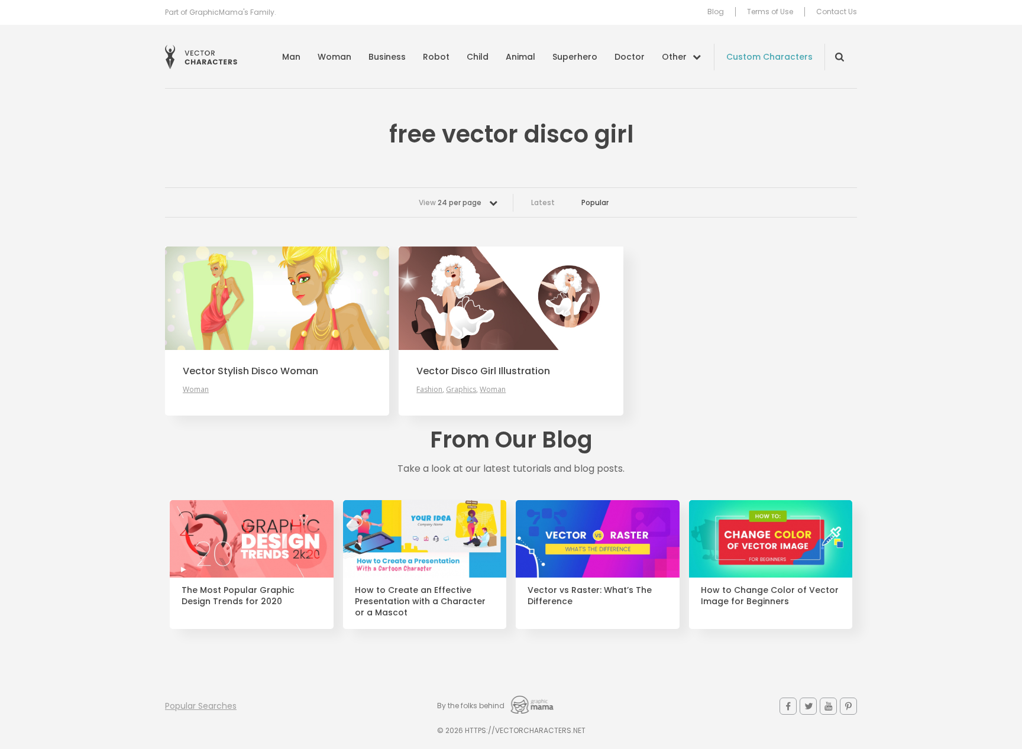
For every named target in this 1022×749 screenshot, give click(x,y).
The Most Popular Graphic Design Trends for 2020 (238, 596)
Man (291, 57)
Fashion (429, 389)
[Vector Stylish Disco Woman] (277, 298)
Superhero (574, 57)
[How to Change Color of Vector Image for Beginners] (771, 539)
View (450, 202)
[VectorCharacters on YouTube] (828, 706)
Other (674, 57)
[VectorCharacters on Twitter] (808, 706)
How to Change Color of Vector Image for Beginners (770, 596)
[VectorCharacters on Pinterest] (848, 706)
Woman (334, 57)
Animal (520, 57)
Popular (595, 202)
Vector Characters (201, 57)
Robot (436, 57)
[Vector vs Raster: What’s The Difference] (598, 539)
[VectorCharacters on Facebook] (788, 706)
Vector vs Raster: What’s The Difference (590, 596)
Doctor (630, 57)
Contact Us (836, 12)
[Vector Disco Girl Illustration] (511, 298)
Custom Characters (769, 57)
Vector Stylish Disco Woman (250, 371)
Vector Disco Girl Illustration (483, 371)
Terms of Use (770, 12)
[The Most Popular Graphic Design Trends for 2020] (252, 539)
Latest (543, 202)
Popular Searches (201, 706)
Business (387, 57)
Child (478, 57)
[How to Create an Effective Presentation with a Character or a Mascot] (425, 539)
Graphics (461, 389)
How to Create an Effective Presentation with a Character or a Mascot (420, 601)
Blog (715, 12)
